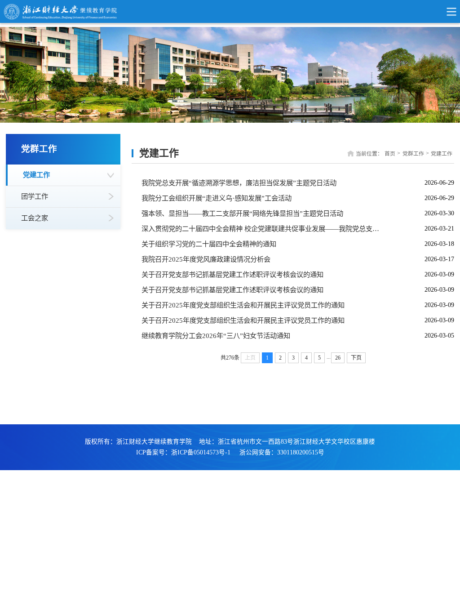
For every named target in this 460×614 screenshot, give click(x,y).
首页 (390, 154)
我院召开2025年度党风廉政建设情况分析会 (206, 259)
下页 (356, 358)
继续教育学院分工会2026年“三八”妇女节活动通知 (216, 335)
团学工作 (34, 196)
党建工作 (36, 174)
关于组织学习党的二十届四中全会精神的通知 (209, 244)
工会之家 (34, 218)
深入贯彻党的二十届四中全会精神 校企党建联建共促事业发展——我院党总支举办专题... (261, 228)
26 (338, 358)
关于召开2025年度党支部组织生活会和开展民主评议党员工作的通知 (243, 305)
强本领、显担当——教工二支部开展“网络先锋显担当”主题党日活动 (242, 213)
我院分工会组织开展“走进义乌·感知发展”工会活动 (217, 198)
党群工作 (413, 154)
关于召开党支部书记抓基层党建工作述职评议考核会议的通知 (232, 274)
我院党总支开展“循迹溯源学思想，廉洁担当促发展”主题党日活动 (239, 183)
